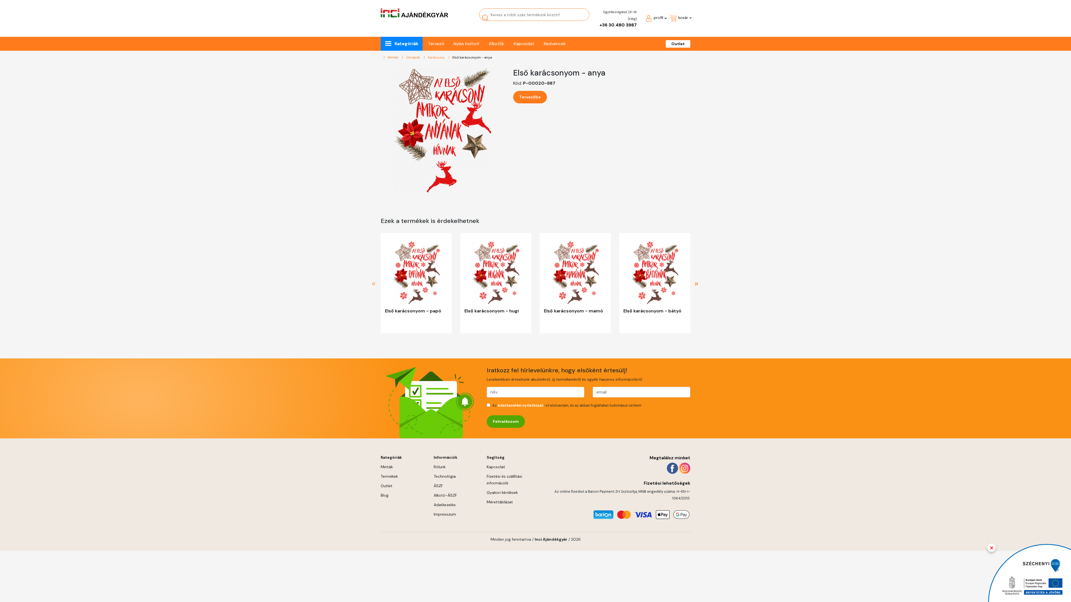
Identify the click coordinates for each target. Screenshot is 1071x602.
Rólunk (440, 466)
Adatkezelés (445, 504)
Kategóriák (406, 44)
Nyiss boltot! (466, 44)
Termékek (389, 476)
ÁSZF (438, 485)
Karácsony (436, 57)
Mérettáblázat (500, 501)
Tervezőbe (530, 96)
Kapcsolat (524, 44)
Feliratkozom (506, 421)
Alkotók (496, 44)
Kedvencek (555, 44)
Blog (385, 495)
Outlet (678, 43)
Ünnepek (413, 57)
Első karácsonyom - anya (472, 57)
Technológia (445, 476)
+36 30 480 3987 (618, 25)
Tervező (436, 44)
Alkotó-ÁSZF (445, 495)
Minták (393, 57)
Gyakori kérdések (502, 492)
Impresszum (445, 514)
